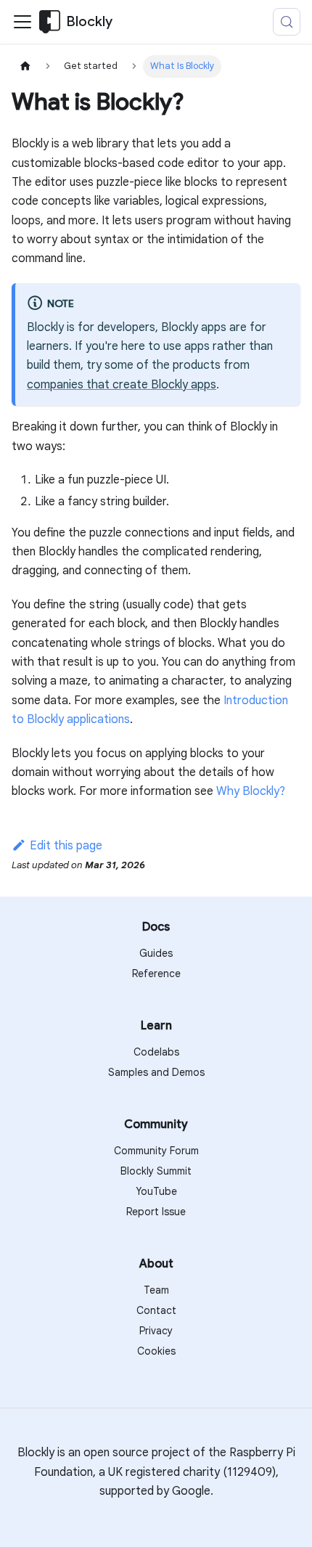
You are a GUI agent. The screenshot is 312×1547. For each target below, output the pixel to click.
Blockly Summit (156, 1170)
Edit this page (66, 845)
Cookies (156, 1351)
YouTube (156, 1191)
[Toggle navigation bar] (22, 22)
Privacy (156, 1330)
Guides (156, 953)
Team (156, 1290)
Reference (156, 973)
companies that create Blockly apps (121, 384)
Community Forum (156, 1150)
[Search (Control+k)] (286, 22)
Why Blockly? (250, 791)
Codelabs (156, 1051)
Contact (156, 1310)
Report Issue (156, 1211)
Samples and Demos (156, 1072)
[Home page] (25, 66)
